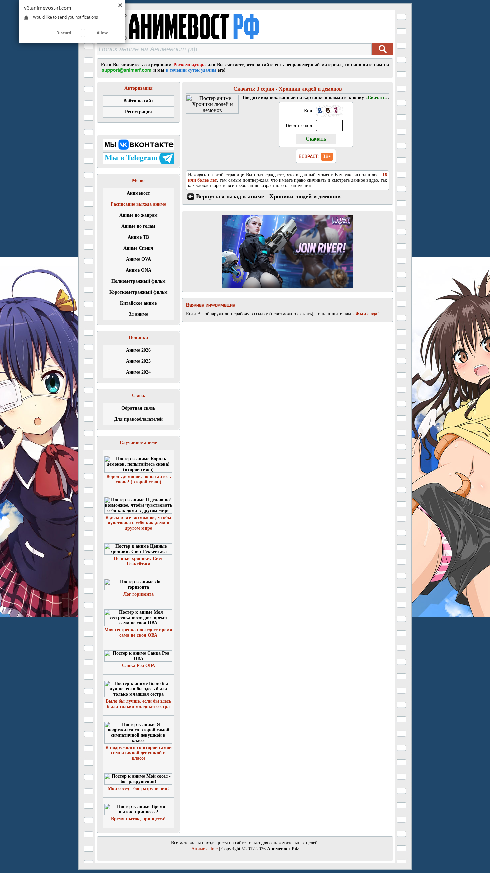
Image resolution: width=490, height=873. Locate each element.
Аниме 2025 (138, 361)
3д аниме (138, 314)
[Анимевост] (196, 41)
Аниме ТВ (138, 237)
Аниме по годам (138, 226)
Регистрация (138, 111)
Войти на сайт (138, 100)
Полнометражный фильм (138, 281)
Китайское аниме (138, 303)
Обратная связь (138, 408)
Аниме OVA (138, 259)
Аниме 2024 (138, 372)
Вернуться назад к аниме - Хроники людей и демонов (268, 196)
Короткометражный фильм (138, 292)
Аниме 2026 (138, 350)
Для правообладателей (138, 419)
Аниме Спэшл (138, 248)
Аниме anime (204, 848)
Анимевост (138, 193)
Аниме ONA (138, 270)
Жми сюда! (367, 313)
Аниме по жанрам (138, 215)
